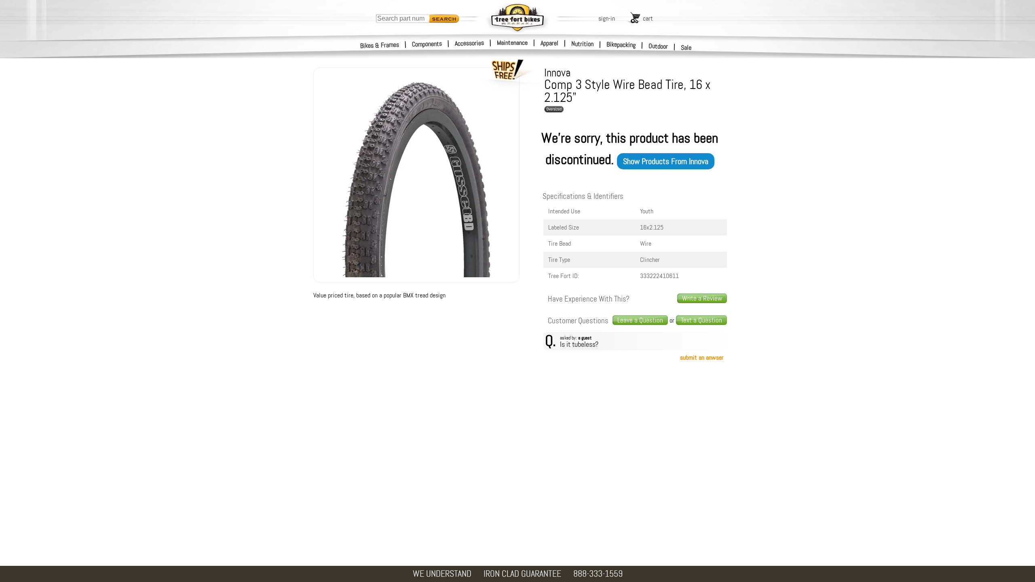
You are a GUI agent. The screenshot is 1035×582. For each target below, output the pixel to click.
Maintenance (512, 42)
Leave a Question (640, 320)
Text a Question (701, 320)
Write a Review (702, 298)
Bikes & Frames (379, 45)
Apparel (549, 43)
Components (427, 43)
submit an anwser (702, 357)
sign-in (606, 18)
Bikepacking (621, 44)
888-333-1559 (598, 574)
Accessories (469, 43)
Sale (686, 47)
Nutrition (582, 43)
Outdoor (658, 46)
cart (648, 18)
